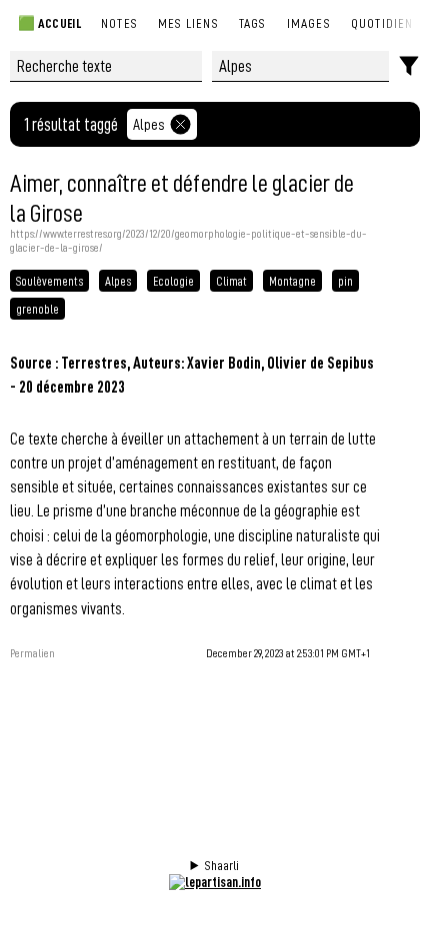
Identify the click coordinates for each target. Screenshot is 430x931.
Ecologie (173, 281)
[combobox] (301, 66)
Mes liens (188, 22)
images (309, 22)
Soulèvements (49, 281)
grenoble (37, 309)
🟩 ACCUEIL (48, 22)
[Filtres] (409, 66)
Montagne (292, 281)
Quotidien (382, 22)
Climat (231, 281)
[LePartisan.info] (215, 881)
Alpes (149, 124)
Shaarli (222, 865)
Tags (253, 22)
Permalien (32, 653)
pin (345, 281)
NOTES (119, 22)
